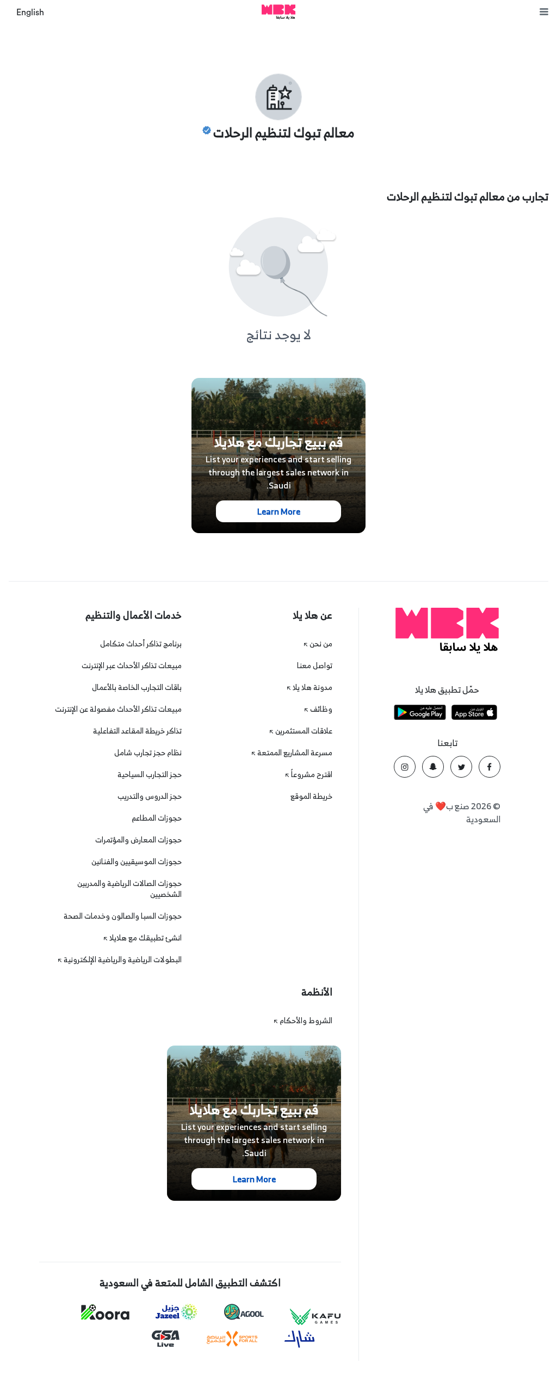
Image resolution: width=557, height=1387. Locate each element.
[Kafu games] (315, 1317)
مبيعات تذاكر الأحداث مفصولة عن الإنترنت (118, 709)
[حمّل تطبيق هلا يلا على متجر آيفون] (474, 714)
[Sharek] (299, 1339)
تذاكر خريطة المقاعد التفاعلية (137, 730)
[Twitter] (461, 767)
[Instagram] (405, 767)
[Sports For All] (232, 1338)
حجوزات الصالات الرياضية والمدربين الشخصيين (129, 888)
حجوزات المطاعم (157, 817)
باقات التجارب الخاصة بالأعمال (137, 687)
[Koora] (105, 1312)
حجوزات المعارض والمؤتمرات (138, 839)
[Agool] (244, 1312)
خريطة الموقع (311, 796)
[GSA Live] (165, 1338)
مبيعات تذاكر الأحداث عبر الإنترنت (132, 665)
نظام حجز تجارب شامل (148, 752)
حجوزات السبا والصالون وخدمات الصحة (123, 915)
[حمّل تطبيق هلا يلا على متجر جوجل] (420, 714)
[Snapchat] (433, 767)
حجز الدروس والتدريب (149, 796)
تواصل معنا (314, 665)
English (30, 12)
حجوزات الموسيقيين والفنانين (136, 861)
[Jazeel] (177, 1312)
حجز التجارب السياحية (149, 774)
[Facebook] (489, 767)
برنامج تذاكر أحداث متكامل (141, 643)
